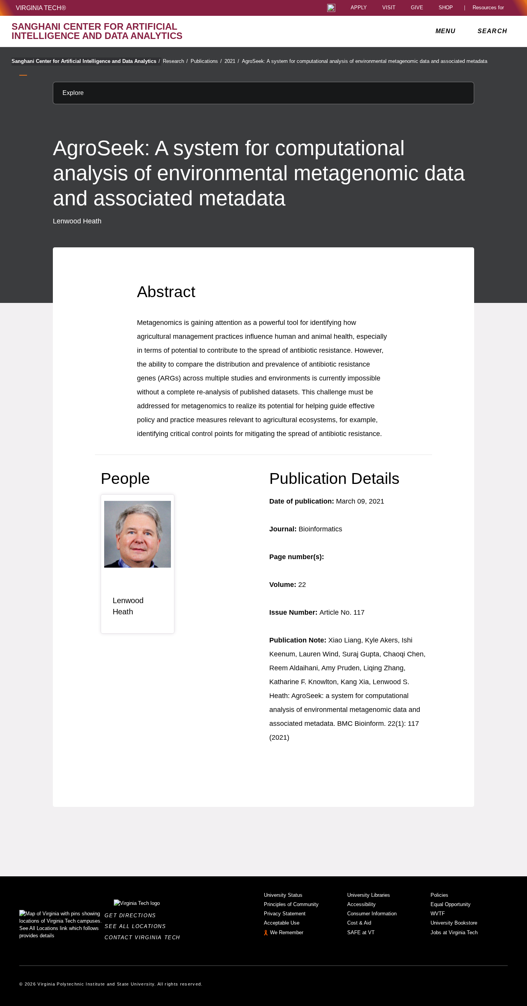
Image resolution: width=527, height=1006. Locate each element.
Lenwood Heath (128, 606)
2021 (232, 61)
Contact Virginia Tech (144, 937)
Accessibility (361, 904)
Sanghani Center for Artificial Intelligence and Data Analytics (86, 61)
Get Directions (132, 915)
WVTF (438, 913)
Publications (206, 61)
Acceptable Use (281, 923)
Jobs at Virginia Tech (454, 932)
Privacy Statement (285, 913)
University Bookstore (454, 923)
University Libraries (368, 895)
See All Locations (137, 926)
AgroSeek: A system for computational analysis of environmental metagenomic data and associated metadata (364, 61)
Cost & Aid (359, 923)
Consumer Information (372, 913)
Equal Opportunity (451, 904)
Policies (439, 895)
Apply (359, 7)
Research (175, 61)
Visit (388, 7)
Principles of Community (291, 904)
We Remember (286, 932)
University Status (283, 895)
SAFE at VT (361, 932)
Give (417, 7)
